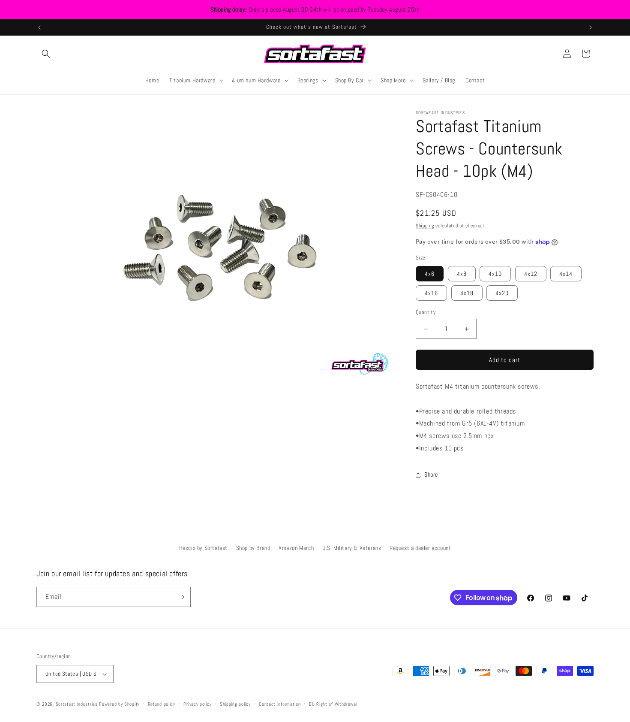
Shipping (425, 225)
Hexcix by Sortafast (203, 548)
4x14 (566, 274)
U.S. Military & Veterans (351, 548)
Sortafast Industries (77, 704)
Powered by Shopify (119, 704)
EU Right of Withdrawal (333, 704)
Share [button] (431, 474)
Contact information (279, 704)
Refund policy (161, 704)
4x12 (530, 274)
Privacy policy (197, 704)
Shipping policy (235, 704)
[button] (45, 53)
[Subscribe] (180, 597)
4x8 (462, 274)
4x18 (467, 293)
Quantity (425, 312)
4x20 (502, 293)
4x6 (430, 274)
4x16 (431, 293)
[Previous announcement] (39, 27)
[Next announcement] (590, 27)
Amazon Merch (296, 548)
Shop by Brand (253, 548)
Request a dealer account (420, 548)
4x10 (495, 274)
